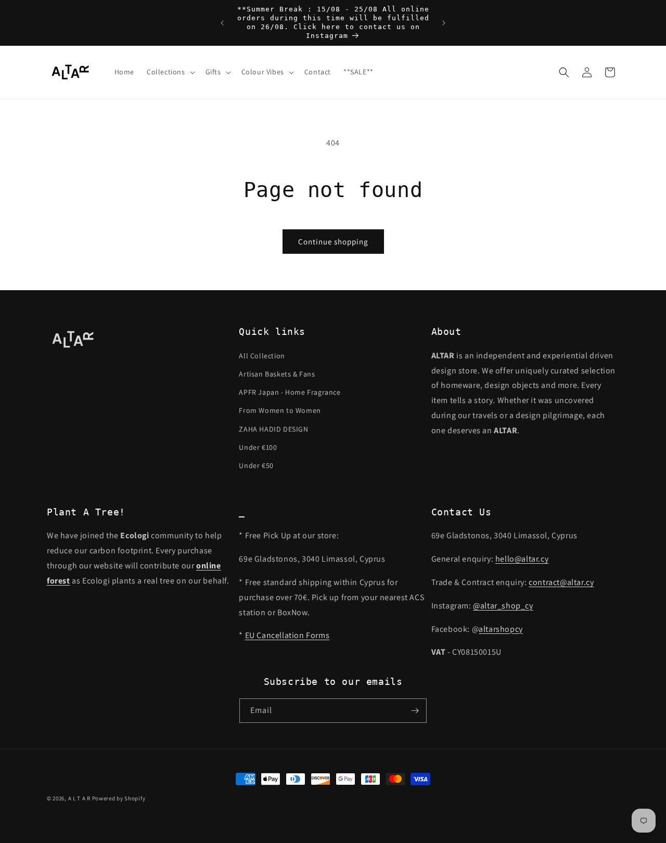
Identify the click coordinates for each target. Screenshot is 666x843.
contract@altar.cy (561, 582)
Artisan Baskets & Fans (277, 374)
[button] (169, 72)
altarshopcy (501, 629)
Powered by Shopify (119, 798)
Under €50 (256, 465)
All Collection (262, 355)
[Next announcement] (443, 23)
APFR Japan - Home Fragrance (289, 392)
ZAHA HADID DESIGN (273, 429)
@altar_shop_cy (503, 605)
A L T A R (79, 798)
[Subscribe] (414, 710)
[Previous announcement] (222, 23)
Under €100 (258, 447)
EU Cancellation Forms (287, 635)
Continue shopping (333, 242)
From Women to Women (280, 410)
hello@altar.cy (521, 558)
